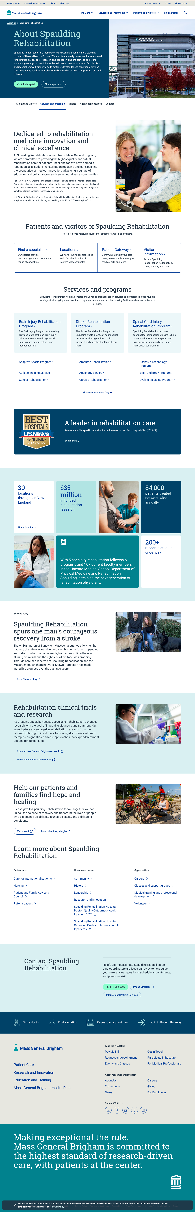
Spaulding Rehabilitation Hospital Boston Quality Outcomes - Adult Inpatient (95, 910)
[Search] (185, 12)
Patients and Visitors (144, 12)
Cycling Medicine (156, 379)
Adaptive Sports (35, 362)
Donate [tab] (72, 103)
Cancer (32, 379)
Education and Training (59, 3)
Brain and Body (155, 372)
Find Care (85, 12)
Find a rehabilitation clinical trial (34, 759)
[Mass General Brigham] (24, 12)
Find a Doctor (171, 12)
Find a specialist (53, 84)
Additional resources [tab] (91, 103)
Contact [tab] (110, 103)
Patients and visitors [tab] (26, 103)
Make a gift (23, 831)
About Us (11, 23)
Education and (32, 1080)
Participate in (162, 1057)
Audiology (90, 372)
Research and (90, 899)
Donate (168, 3)
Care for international (33, 878)
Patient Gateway (151, 3)
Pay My (112, 1051)
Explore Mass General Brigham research (38, 751)
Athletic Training (34, 372)
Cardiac (93, 379)
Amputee (94, 362)
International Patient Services (122, 995)
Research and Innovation (34, 3)
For (156, 1092)
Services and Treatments (111, 12)
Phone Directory (141, 986)
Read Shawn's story (27, 679)
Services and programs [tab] (52, 103)
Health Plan (12, 3)
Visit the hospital (26, 84)
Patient (24, 1065)
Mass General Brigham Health (42, 1088)
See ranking (71, 440)
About (111, 1080)
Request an (121, 1057)
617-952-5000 (117, 986)
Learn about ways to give (54, 831)
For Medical (164, 1063)
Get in (155, 1051)
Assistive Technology (153, 363)
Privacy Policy (57, 1207)
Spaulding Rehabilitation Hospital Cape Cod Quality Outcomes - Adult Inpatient (96, 925)
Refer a (23, 903)
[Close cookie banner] (177, 1205)
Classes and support (152, 885)
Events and (117, 1063)
